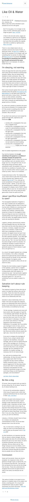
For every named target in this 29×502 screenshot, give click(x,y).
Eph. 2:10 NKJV (12, 395)
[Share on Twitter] (3, 17)
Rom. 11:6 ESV (16, 32)
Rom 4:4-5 (16, 51)
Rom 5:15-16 (8, 56)
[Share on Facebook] (5, 17)
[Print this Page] (7, 17)
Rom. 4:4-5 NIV (7, 44)
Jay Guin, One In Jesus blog (10, 376)
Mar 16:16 (10, 180)
